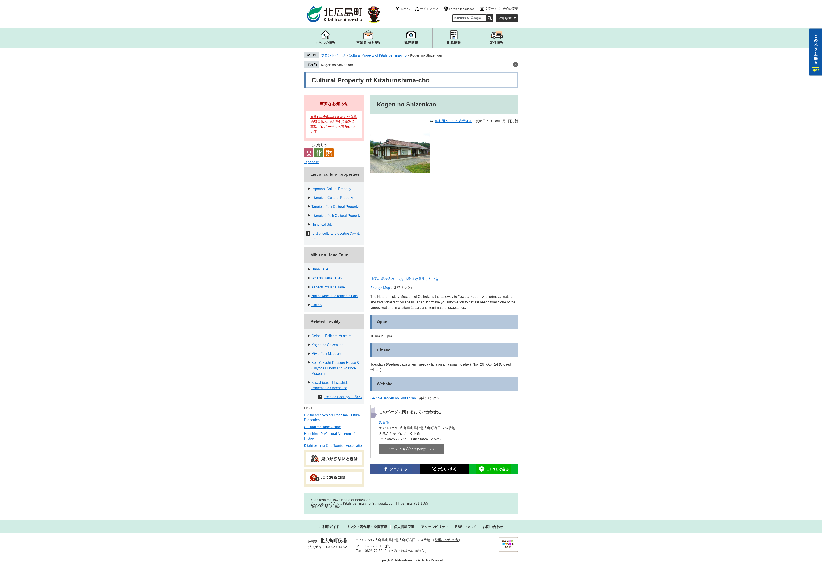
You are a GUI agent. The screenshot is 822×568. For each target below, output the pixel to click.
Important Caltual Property (331, 189)
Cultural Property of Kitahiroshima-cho (378, 55)
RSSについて (465, 527)
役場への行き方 (447, 540)
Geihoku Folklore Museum (331, 336)
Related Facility (325, 321)
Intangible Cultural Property (332, 197)
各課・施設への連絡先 (408, 551)
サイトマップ (429, 8)
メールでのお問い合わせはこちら (412, 449)
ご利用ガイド (329, 527)
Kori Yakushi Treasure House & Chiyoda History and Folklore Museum (335, 368)
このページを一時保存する (816, 48)
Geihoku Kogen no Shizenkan (393, 398)
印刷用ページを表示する (453, 121)
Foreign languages (461, 8)
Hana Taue (319, 269)
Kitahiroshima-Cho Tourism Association (334, 445)
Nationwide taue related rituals (334, 296)
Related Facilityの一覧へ (343, 397)
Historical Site (322, 224)
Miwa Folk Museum (326, 353)
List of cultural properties (335, 174)
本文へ (405, 8)
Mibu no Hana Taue (329, 255)
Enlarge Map (380, 288)
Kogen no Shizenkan (337, 65)
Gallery (316, 305)
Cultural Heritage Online (322, 427)
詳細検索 (505, 18)
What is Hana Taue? (326, 278)
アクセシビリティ (434, 527)
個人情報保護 (404, 527)
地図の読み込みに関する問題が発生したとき (404, 279)
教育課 (384, 422)
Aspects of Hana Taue (328, 287)
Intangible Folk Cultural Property (335, 215)
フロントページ (333, 55)
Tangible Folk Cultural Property (335, 206)
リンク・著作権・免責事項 (366, 527)
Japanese (311, 162)
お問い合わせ (493, 527)
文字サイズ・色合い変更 (501, 8)
